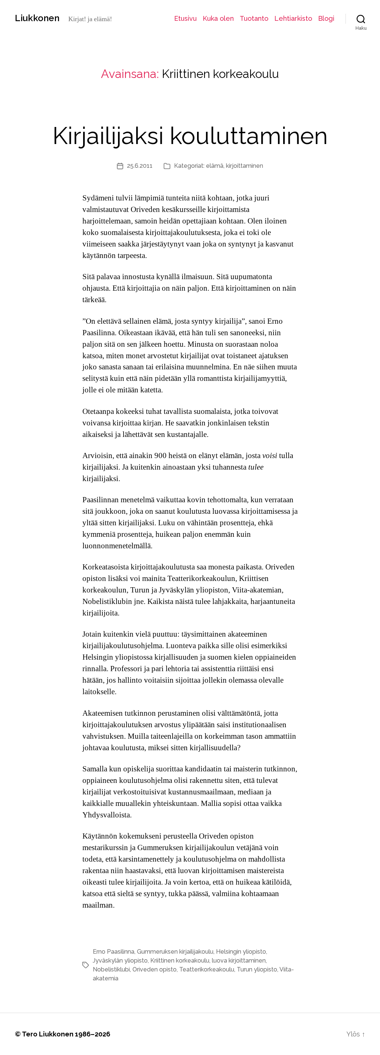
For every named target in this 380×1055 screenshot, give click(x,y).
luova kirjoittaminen (239, 960)
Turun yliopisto (257, 969)
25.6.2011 (140, 165)
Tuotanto (254, 18)
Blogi (326, 18)
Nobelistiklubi (111, 969)
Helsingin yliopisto (241, 951)
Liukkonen (37, 18)
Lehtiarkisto (293, 18)
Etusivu (185, 18)
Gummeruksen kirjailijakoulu (175, 951)
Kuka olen (218, 18)
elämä (214, 165)
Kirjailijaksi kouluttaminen (190, 136)
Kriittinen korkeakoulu (179, 960)
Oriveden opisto (154, 969)
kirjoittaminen (244, 165)
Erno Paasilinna (113, 951)
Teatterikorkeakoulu (206, 969)
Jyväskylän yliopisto (120, 960)
